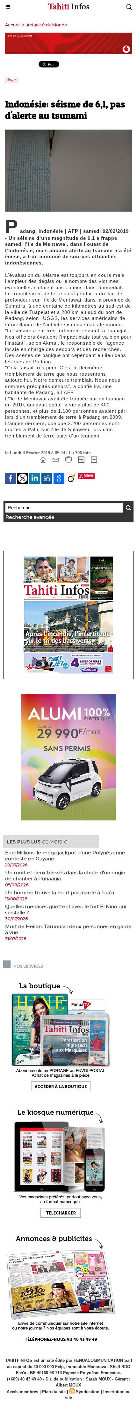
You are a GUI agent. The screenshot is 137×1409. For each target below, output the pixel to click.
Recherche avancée (29, 517)
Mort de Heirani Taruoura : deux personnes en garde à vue (68, 929)
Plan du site (54, 1391)
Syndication (87, 1391)
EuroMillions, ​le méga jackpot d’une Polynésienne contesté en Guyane (65, 856)
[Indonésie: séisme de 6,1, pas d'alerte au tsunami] (68, 132)
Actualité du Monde (46, 24)
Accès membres (22, 1391)
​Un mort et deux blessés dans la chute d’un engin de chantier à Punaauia (65, 876)
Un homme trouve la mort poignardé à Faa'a (59, 892)
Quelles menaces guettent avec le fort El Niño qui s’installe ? (65, 909)
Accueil (12, 24)
